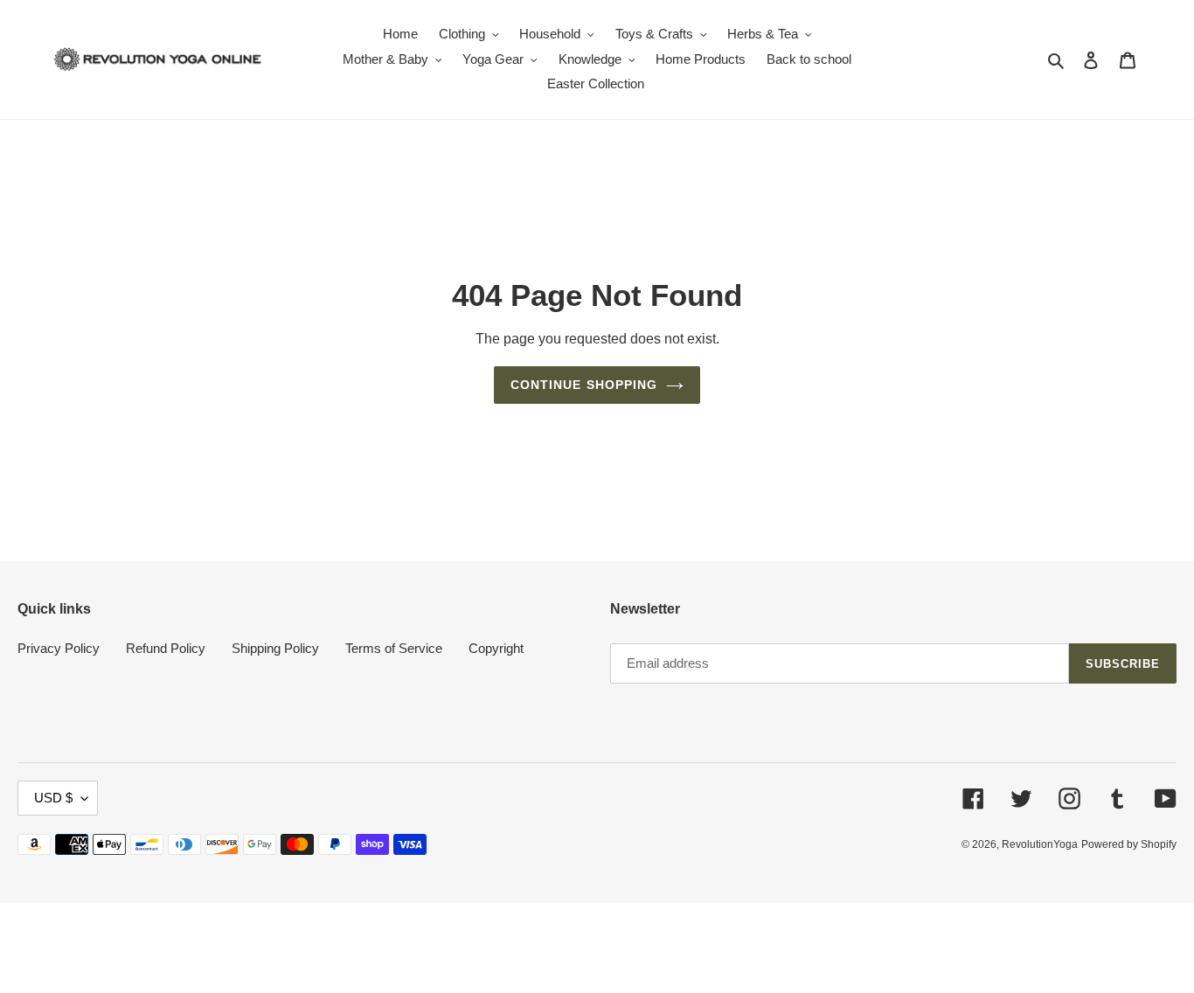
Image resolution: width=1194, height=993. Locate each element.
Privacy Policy (58, 648)
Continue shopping (584, 385)
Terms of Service (393, 648)
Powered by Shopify (1129, 844)
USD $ (53, 797)
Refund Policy (165, 648)
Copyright (496, 648)
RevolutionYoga (1040, 844)
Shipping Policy (275, 648)
